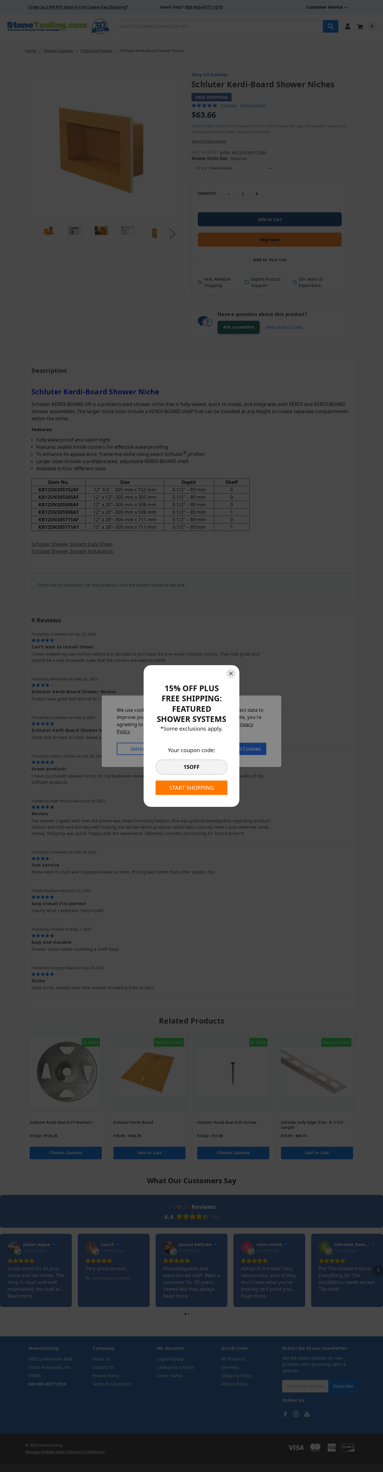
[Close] (231, 673)
